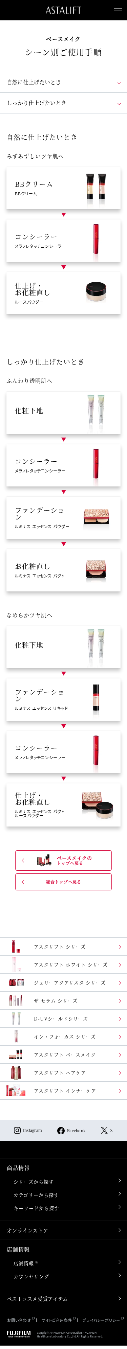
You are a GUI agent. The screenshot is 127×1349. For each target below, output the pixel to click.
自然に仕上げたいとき (34, 82)
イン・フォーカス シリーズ (65, 1036)
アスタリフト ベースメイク (65, 1054)
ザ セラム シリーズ (56, 1000)
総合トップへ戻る (63, 882)
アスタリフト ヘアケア (60, 1072)
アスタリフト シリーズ (60, 946)
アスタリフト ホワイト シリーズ (71, 964)
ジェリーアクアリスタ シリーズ (70, 982)
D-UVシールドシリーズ (61, 1018)
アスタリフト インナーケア (65, 1090)
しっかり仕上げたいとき (36, 103)
